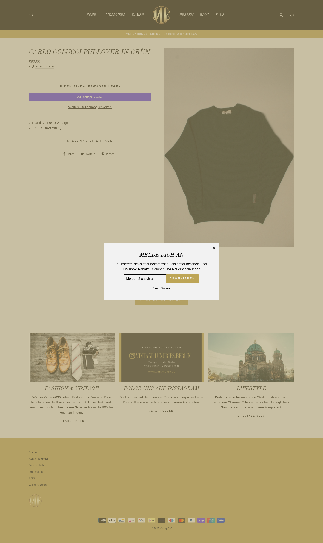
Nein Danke (161, 288)
